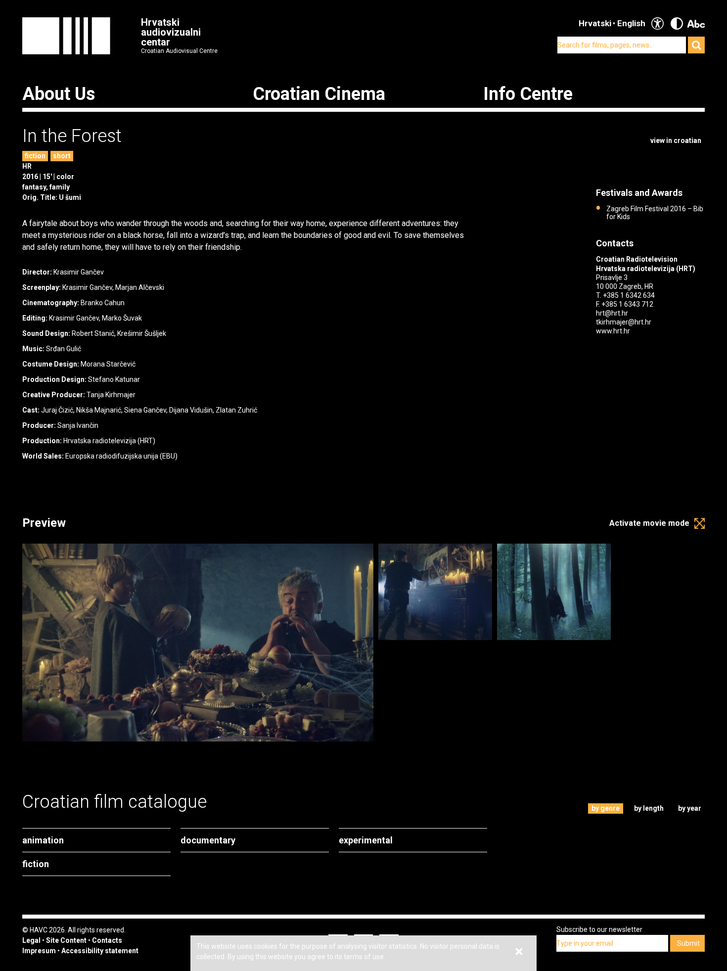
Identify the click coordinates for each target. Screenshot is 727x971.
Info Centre (528, 94)
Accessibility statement (99, 951)
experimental (366, 840)
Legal (31, 940)
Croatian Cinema (319, 94)
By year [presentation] (689, 808)
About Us (58, 94)
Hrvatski (595, 23)
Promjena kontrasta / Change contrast (676, 23)
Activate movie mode (649, 523)
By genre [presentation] (605, 808)
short (62, 156)
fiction (35, 156)
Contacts (107, 940)
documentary (208, 840)
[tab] (606, 808)
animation (43, 840)
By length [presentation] (649, 808)
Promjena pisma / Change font (696, 23)
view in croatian (675, 140)
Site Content (66, 940)
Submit (688, 943)
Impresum (39, 951)
